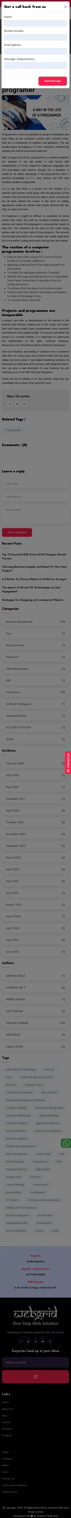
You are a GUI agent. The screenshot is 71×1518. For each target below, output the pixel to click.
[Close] (65, 6)
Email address (12, 45)
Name (8, 17)
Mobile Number (14, 31)
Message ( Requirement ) (19, 59)
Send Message (52, 81)
